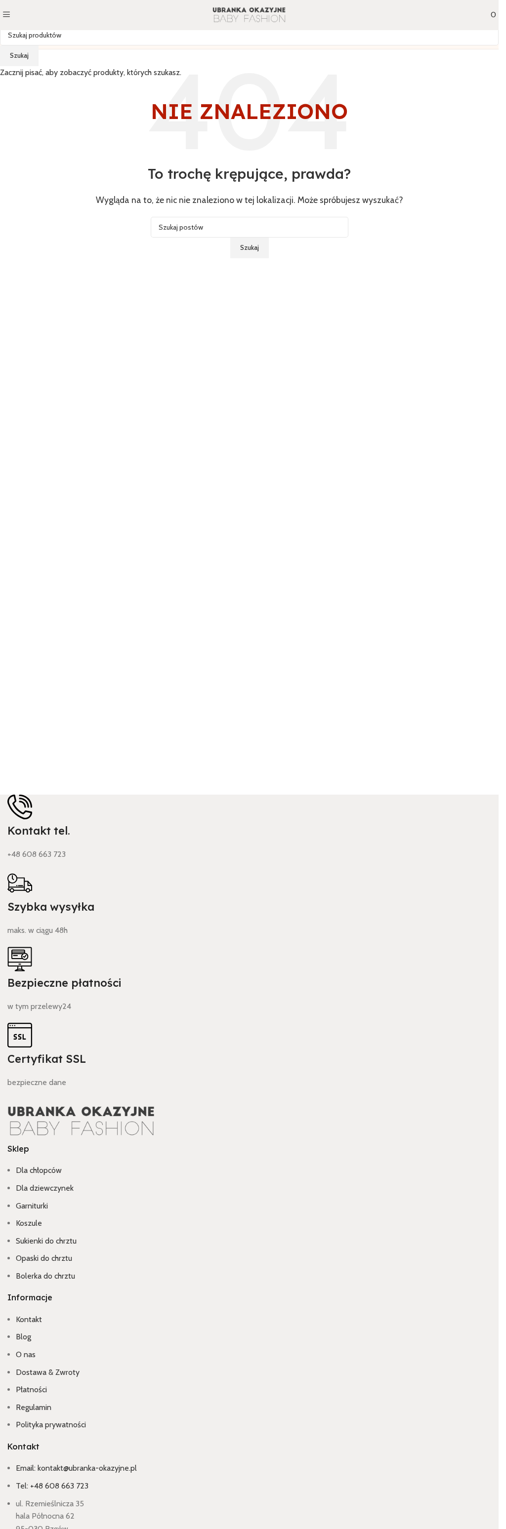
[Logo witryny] (249, 14)
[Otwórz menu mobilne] (6, 15)
